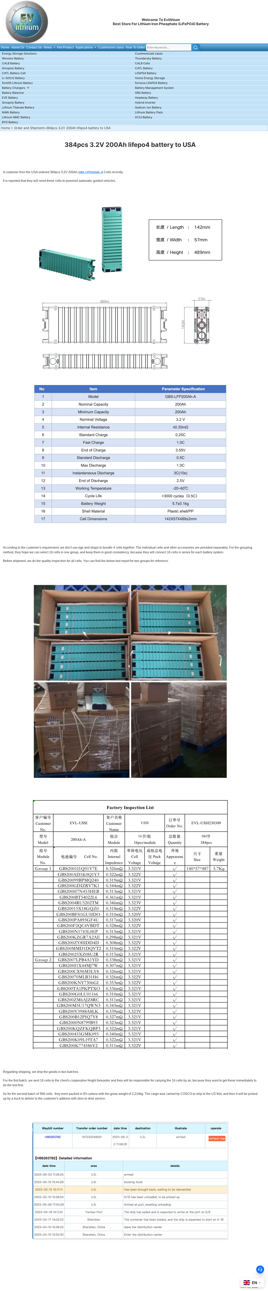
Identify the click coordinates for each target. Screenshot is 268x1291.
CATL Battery (144, 68)
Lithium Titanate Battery (18, 107)
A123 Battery (143, 117)
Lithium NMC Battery (16, 117)
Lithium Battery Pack (149, 112)
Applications (85, 47)
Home (5, 47)
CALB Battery (11, 63)
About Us (17, 47)
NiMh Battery (11, 112)
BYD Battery (10, 122)
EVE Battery (10, 97)
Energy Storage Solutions (19, 53)
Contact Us (34, 47)
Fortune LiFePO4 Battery (151, 83)
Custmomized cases (149, 53)
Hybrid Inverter (145, 102)
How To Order (135, 47)
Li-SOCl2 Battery (13, 78)
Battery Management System (154, 87)
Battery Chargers (13, 87)
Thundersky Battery (148, 58)
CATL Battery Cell (14, 73)
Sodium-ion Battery (148, 107)
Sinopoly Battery (13, 68)
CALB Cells (142, 63)
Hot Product (65, 47)
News (48, 47)
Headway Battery (146, 97)
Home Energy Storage (150, 78)
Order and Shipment (29, 128)
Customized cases (111, 47)
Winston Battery (13, 58)
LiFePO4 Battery (145, 73)
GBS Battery (143, 92)
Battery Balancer (13, 92)
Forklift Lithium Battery (17, 83)
